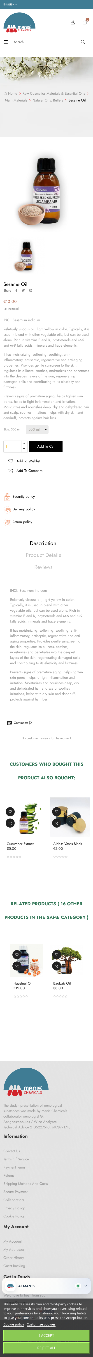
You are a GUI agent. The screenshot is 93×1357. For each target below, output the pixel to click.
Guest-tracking (14, 1265)
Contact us (11, 1151)
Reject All (46, 1347)
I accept (46, 1335)
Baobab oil (62, 983)
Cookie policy (13, 1324)
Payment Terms (14, 1167)
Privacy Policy (14, 1208)
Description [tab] (43, 543)
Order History (13, 1257)
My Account (12, 1241)
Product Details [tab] (43, 555)
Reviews (43, 567)
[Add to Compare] (10, 823)
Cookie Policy (14, 1216)
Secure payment (15, 1191)
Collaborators (13, 1199)
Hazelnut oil (23, 983)
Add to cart (46, 446)
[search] (82, 42)
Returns (8, 1175)
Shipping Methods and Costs (25, 1183)
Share (16, 290)
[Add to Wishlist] (10, 811)
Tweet (23, 290)
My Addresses (13, 1249)
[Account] (73, 23)
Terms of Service (16, 1159)
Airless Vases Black (67, 844)
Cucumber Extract (20, 844)
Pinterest (30, 290)
